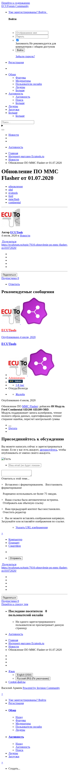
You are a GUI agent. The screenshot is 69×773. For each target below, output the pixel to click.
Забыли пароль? (25, 56)
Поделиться (8, 241)
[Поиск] (2, 129)
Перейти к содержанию (15, 2)
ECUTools (16, 232)
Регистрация (16, 62)
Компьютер (15, 539)
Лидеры (20, 87)
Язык (11, 671)
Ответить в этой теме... (15, 478)
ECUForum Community (15, 6)
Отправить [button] (15, 558)
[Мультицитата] (9, 426)
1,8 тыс (20, 385)
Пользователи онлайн (29, 83)
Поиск (19, 99)
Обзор (12, 74)
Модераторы (23, 80)
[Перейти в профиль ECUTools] (10, 226)
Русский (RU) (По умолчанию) (33, 678)
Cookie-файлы (16, 681)
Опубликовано (18, 337)
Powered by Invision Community (41, 687)
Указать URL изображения (32, 527)
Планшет (13, 542)
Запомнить (22, 43)
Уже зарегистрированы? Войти (28, 12)
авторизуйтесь (48, 449)
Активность (15, 93)
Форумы (21, 77)
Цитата (12, 428)
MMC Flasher (30, 406)
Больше (20, 90)
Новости (25, 235)
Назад (19, 717)
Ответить (14, 284)
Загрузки (13, 109)
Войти (20, 50)
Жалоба (20, 394)
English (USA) (24, 675)
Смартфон (14, 545)
